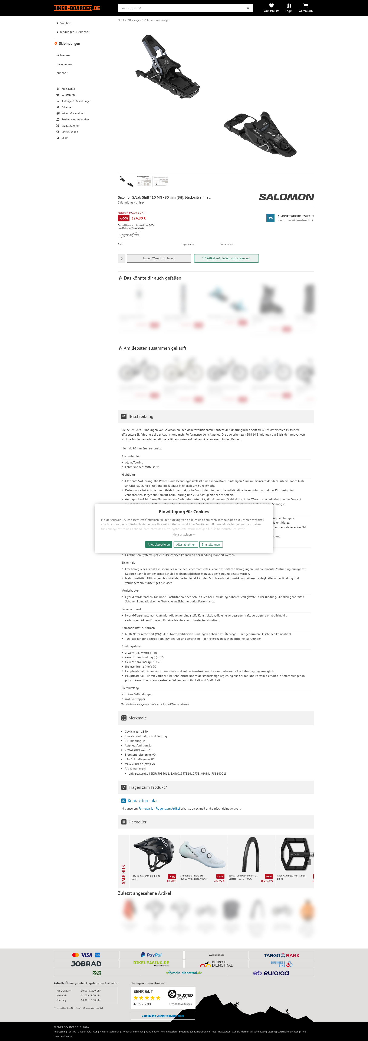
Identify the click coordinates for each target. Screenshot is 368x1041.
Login (289, 11)
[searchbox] (185, 8)
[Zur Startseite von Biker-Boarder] (80, 8)
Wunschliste (271, 11)
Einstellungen (211, 544)
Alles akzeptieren (159, 544)
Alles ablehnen (186, 544)
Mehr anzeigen (183, 534)
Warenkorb (306, 11)
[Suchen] (248, 8)
